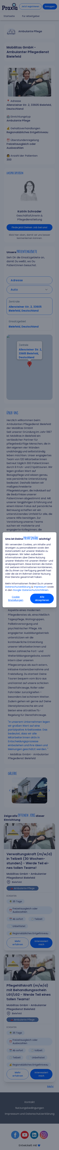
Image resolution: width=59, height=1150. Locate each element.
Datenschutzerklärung (18, 586)
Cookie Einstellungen (15, 598)
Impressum (40, 586)
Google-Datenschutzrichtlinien (30, 590)
